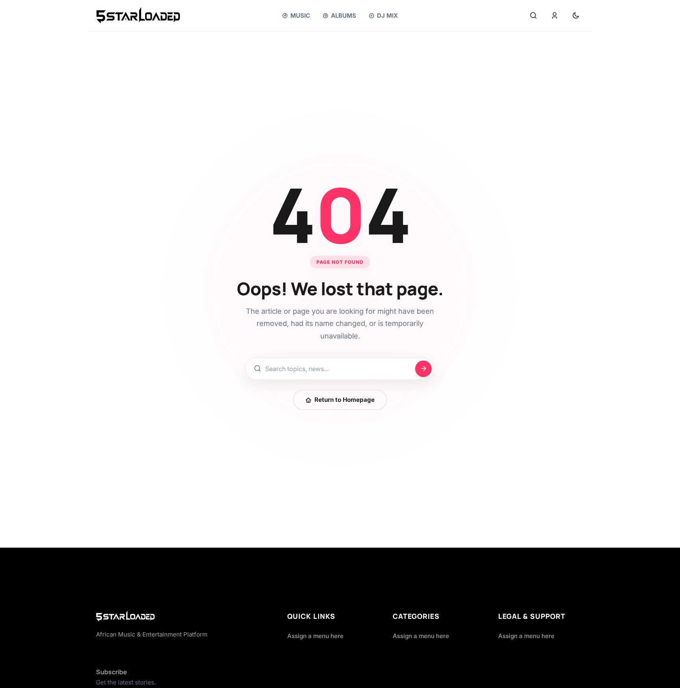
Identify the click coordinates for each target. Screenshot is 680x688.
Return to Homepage (344, 399)
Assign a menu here (315, 636)
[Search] (533, 15)
